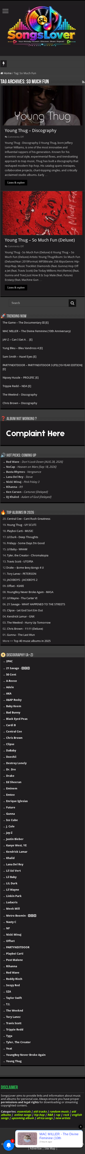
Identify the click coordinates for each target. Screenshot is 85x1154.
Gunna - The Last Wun (21, 634)
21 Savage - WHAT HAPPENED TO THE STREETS (36, 604)
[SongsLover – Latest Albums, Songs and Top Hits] (42, 25)
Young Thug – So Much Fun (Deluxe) (40, 240)
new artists (62, 1118)
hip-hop (39, 1114)
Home (7, 73)
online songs (22, 1114)
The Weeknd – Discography (20, 394)
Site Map (49, 1148)
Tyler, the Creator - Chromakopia (27, 555)
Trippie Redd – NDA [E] (17, 386)
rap (58, 1114)
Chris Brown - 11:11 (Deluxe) (25, 628)
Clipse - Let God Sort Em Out (25, 610)
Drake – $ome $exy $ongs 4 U (25, 567)
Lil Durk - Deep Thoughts (22, 537)
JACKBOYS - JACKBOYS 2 (22, 579)
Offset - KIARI (15, 586)
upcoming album (22, 1118)
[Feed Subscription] (83, 82)
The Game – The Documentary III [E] (26, 322)
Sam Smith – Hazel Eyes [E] (19, 356)
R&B (50, 1114)
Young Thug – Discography (30, 130)
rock (66, 1114)
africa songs (45, 1118)
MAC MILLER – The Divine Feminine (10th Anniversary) (37, 331)
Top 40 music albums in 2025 (32, 641)
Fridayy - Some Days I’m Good (26, 543)
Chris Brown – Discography (20, 403)
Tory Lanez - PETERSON (21, 573)
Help (15, 1144)
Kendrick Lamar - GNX (20, 616)
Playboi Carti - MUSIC (20, 531)
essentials (24, 1111)
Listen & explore (16, 182)
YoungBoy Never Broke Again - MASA (30, 592)
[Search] (72, 303)
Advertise (36, 1148)
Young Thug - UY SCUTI (21, 524)
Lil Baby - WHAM (17, 549)
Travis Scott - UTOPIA (20, 561)
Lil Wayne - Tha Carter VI (22, 598)
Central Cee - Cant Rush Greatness (28, 518)
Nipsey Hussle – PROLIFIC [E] (21, 377)
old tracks (40, 1111)
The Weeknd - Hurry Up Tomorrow (29, 622)
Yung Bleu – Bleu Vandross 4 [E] (23, 348)
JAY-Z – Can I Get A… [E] (17, 339)
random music (59, 1111)
